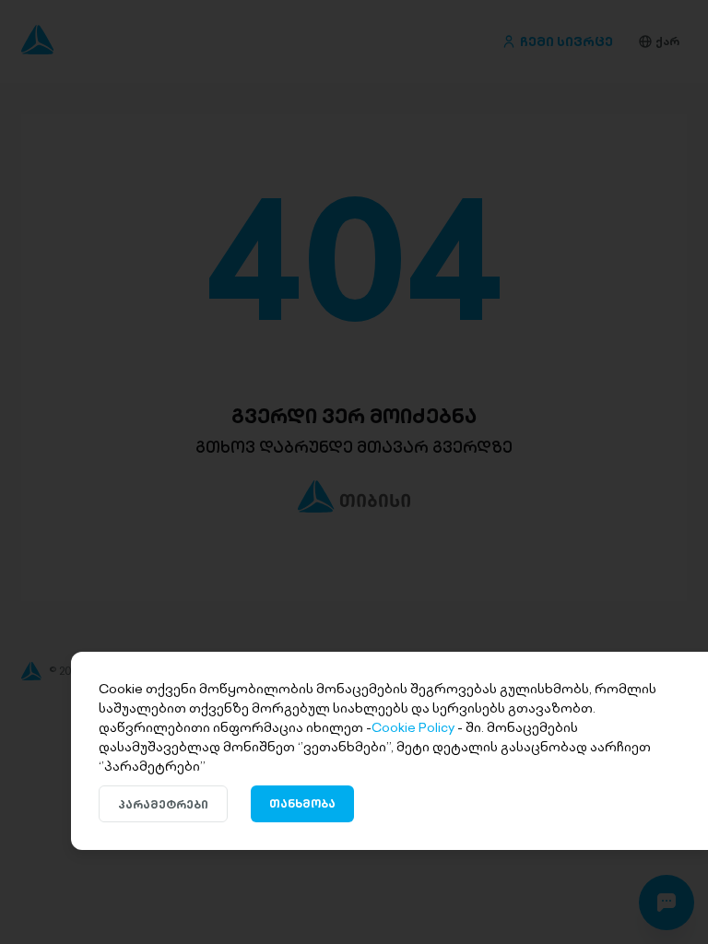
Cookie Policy (413, 727)
